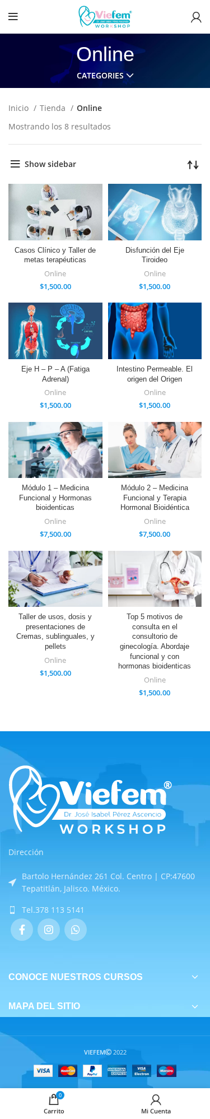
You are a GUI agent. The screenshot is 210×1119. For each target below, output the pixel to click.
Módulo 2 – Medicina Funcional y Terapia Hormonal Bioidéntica (154, 498)
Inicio (19, 108)
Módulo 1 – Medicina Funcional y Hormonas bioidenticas (55, 498)
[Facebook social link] (22, 929)
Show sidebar (50, 164)
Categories (100, 76)
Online (55, 273)
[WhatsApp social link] (75, 929)
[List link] (105, 910)
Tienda (54, 108)
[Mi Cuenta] (196, 17)
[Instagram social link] (49, 929)
